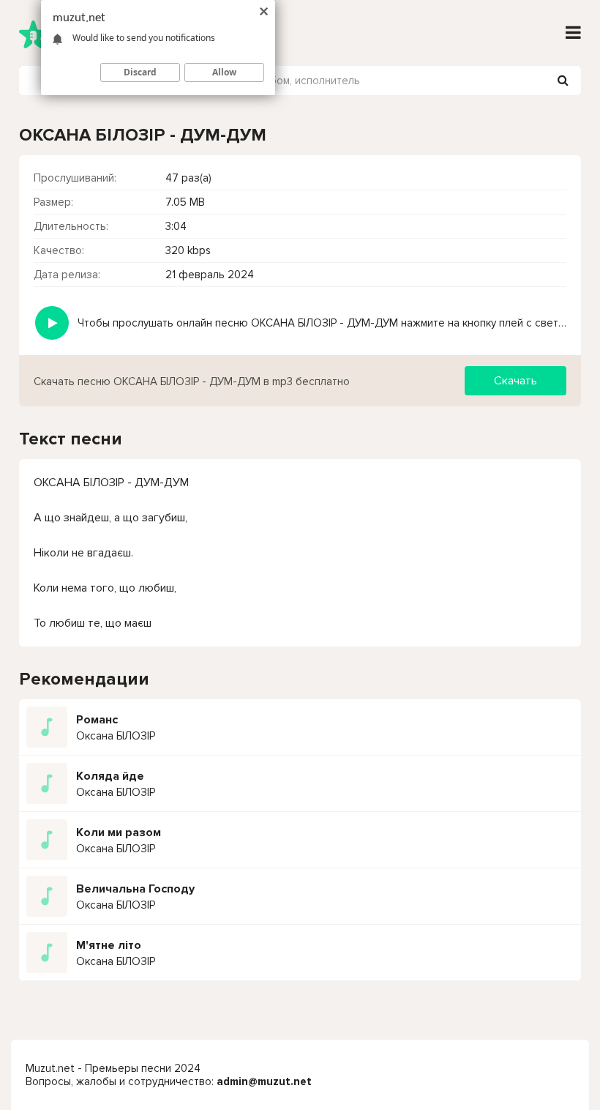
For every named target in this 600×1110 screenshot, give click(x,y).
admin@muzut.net (264, 1081)
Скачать (515, 380)
